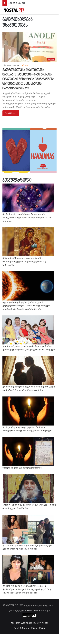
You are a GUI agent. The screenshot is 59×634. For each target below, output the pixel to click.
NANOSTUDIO (34, 610)
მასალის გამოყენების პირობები (29, 623)
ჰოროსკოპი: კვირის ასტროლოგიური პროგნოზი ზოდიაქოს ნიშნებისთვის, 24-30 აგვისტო (26, 217)
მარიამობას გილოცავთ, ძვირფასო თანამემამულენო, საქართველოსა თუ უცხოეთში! (24, 261)
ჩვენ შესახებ (21, 628)
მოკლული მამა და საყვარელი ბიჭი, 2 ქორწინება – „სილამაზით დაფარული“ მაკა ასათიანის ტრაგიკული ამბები (27, 589)
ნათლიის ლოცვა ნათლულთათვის (22, 468)
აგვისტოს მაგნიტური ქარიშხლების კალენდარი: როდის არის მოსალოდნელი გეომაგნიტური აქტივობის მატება (26, 305)
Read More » (11, 113)
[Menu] (55, 10)
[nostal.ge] (13, 10)
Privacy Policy (38, 628)
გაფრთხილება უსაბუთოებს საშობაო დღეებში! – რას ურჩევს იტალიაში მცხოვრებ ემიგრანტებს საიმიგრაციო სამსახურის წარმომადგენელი (28, 79)
